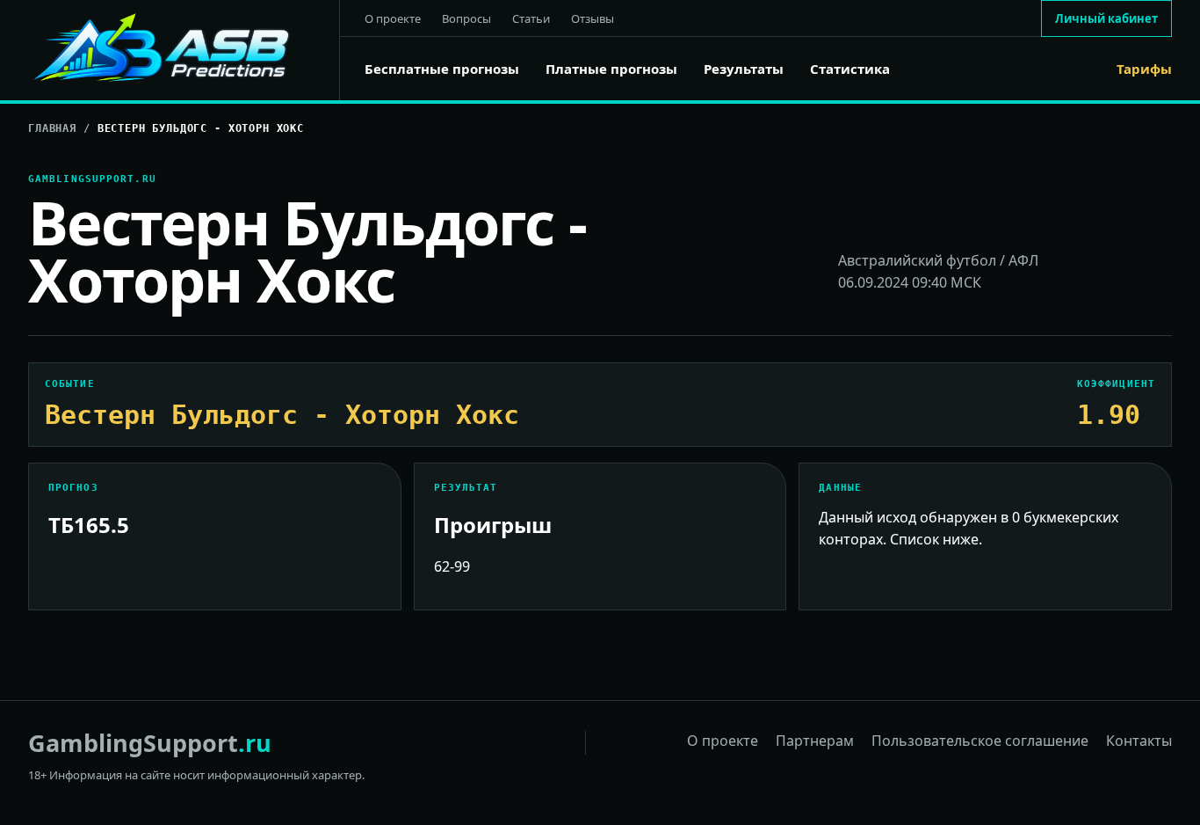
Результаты (744, 69)
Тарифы (1144, 69)
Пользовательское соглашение (979, 740)
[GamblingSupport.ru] (184, 50)
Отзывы (592, 18)
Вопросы (466, 18)
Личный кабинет (1106, 18)
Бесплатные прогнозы (442, 69)
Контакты (1139, 740)
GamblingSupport (149, 743)
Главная (52, 128)
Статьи (531, 18)
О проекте (393, 18)
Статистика (850, 69)
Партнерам (815, 740)
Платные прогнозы (611, 69)
